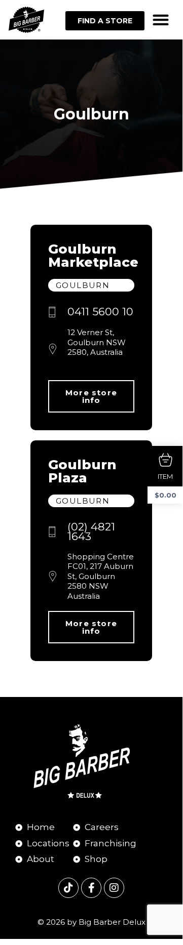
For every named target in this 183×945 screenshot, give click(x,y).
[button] (161, 20)
